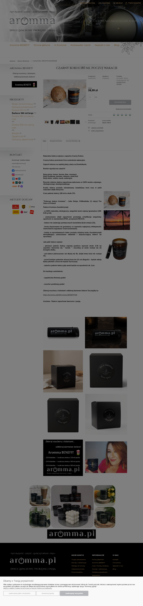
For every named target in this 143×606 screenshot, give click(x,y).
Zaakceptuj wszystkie (74, 593)
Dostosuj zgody (48, 593)
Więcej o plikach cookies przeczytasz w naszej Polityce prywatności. (27, 588)
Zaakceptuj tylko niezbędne (19, 593)
